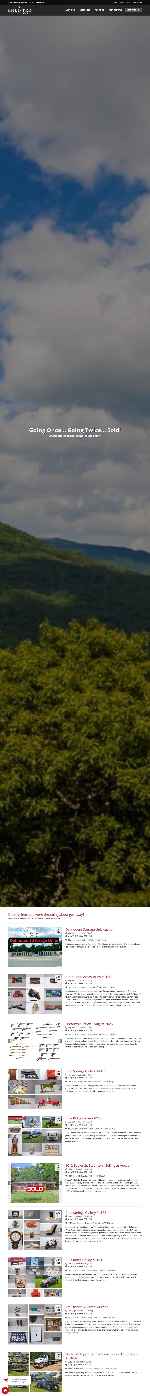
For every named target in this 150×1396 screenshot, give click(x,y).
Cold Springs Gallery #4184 (85, 1212)
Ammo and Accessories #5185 (88, 976)
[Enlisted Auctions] (19, 10)
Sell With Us (133, 10)
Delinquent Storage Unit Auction (89, 929)
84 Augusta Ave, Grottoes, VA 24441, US (84, 940)
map (103, 940)
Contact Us (137, 2)
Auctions (70, 10)
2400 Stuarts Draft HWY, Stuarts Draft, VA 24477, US (89, 987)
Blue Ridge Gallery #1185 (84, 1118)
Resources (85, 10)
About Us (99, 10)
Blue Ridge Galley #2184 (83, 1260)
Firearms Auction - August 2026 (89, 1024)
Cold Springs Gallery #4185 (85, 1071)
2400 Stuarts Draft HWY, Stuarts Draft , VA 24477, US (89, 1270)
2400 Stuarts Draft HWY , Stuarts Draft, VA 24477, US (89, 1129)
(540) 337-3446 (125, 2)
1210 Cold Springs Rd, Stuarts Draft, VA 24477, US (88, 1082)
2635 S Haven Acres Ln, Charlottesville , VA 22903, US (90, 1369)
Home (115, 2)
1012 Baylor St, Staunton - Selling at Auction (98, 1165)
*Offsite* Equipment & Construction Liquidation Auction (101, 1356)
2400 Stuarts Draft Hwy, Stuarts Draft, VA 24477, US (89, 1317)
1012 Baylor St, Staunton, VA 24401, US (84, 1176)
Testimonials (115, 10)
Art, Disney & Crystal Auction (87, 1307)
